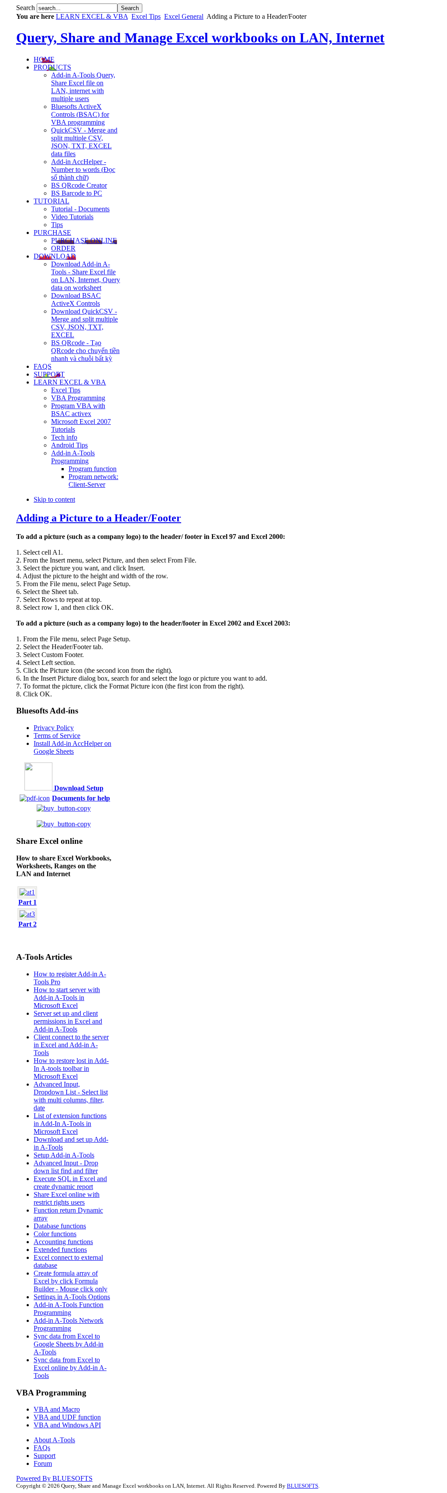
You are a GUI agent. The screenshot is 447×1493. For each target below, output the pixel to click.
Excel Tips (146, 16)
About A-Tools (54, 1440)
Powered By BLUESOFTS (54, 1478)
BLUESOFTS (302, 1486)
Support (44, 1455)
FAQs (42, 1447)
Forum (43, 1463)
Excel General (183, 16)
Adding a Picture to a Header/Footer (98, 518)
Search (26, 7)
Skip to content (54, 499)
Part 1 (27, 902)
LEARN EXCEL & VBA (92, 16)
